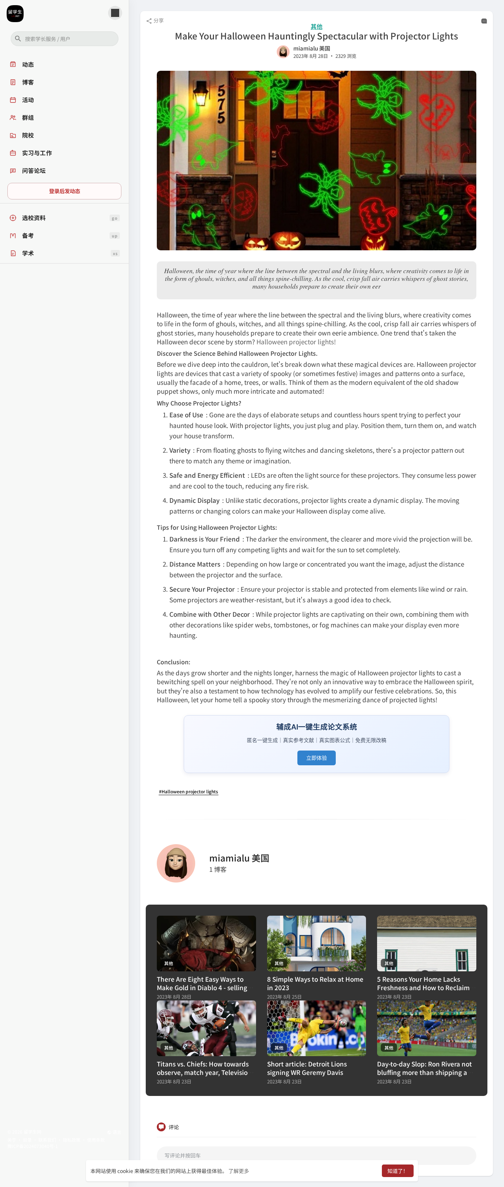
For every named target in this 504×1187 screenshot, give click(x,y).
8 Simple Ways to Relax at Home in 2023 (315, 983)
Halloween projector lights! (296, 341)
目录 (27, 1139)
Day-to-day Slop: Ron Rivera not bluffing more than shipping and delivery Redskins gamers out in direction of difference (426, 1076)
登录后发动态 (64, 191)
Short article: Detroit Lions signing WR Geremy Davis (307, 1068)
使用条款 (96, 1139)
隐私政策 (71, 1139)
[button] (64, 38)
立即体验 (316, 758)
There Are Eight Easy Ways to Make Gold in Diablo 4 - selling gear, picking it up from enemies (206, 987)
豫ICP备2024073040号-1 (32, 1146)
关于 (11, 1139)
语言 (116, 1132)
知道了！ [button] (397, 1170)
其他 (316, 26)
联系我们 (47, 1139)
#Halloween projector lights (188, 791)
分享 (158, 20)
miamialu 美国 (311, 48)
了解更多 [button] (238, 1170)
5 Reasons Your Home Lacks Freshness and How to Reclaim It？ (423, 987)
